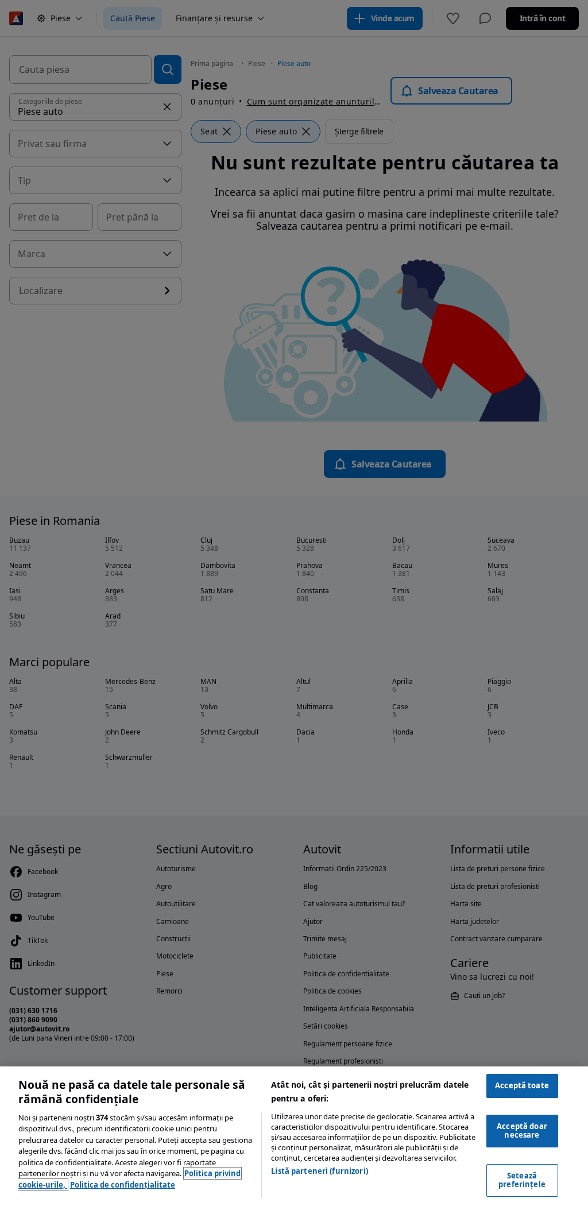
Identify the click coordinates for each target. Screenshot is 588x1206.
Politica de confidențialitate (122, 1185)
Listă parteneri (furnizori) (319, 1171)
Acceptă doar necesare (522, 1131)
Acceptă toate (522, 1085)
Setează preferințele (522, 1180)
